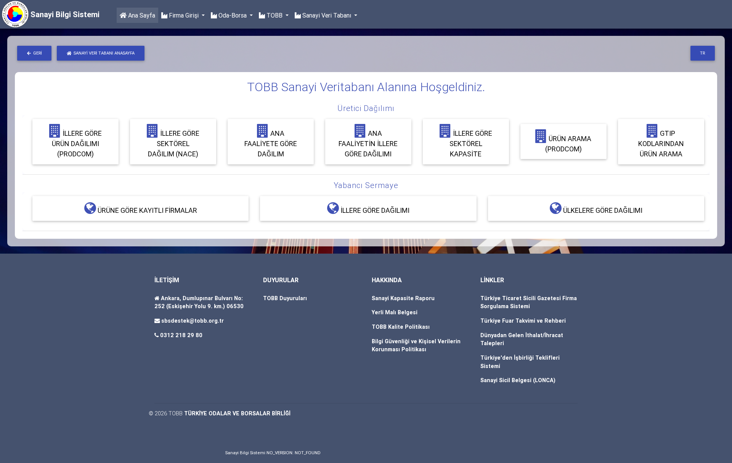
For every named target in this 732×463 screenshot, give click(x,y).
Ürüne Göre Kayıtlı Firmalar (146, 210)
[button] (366, 108)
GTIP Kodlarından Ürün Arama (661, 143)
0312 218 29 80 (181, 335)
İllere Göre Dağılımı (374, 210)
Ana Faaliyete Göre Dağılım (270, 143)
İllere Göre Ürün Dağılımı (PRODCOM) (77, 143)
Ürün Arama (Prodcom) (568, 143)
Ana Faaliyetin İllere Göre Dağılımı (368, 143)
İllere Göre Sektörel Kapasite (470, 143)
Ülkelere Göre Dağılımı (602, 210)
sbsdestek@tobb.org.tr (192, 320)
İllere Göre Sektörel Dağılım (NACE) (173, 143)
